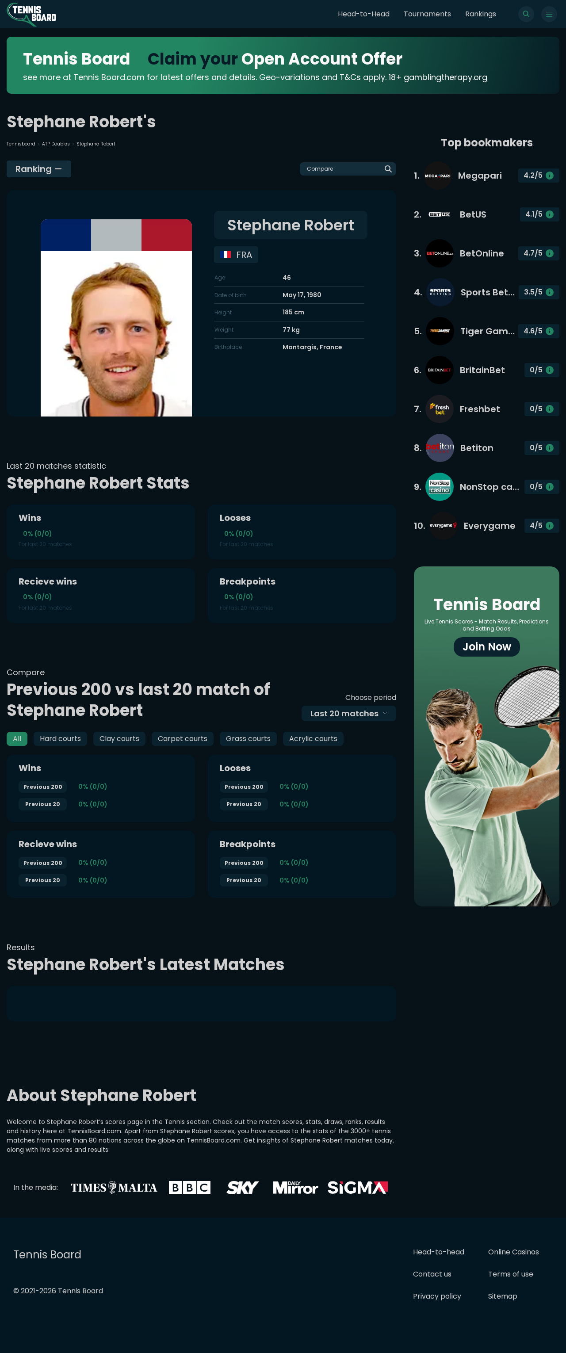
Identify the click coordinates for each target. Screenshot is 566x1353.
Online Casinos (513, 1252)
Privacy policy (437, 1296)
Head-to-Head (364, 14)
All (17, 739)
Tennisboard (21, 144)
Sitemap (502, 1296)
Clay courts (119, 739)
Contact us (432, 1274)
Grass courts (248, 739)
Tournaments (427, 14)
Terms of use (510, 1274)
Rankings (480, 14)
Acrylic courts (313, 739)
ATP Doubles (56, 144)
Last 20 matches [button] (344, 713)
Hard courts (60, 739)
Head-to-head (438, 1252)
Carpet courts (182, 739)
